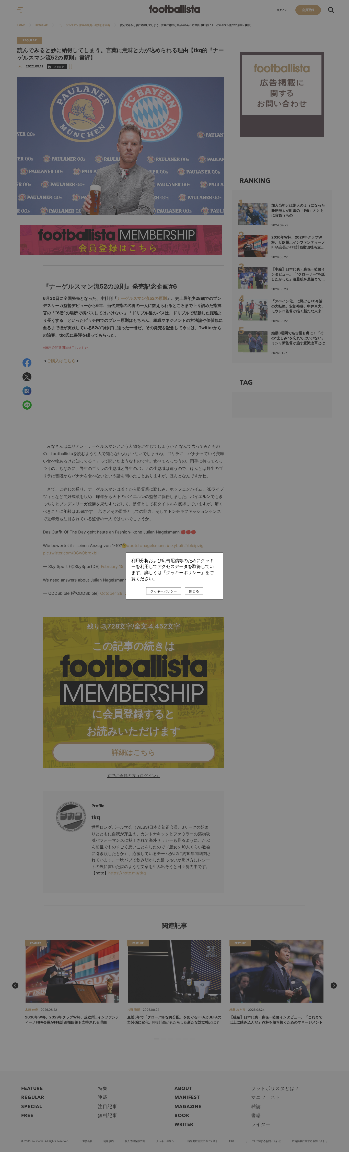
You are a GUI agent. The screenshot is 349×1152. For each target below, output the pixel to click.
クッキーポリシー (163, 591)
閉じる (194, 591)
